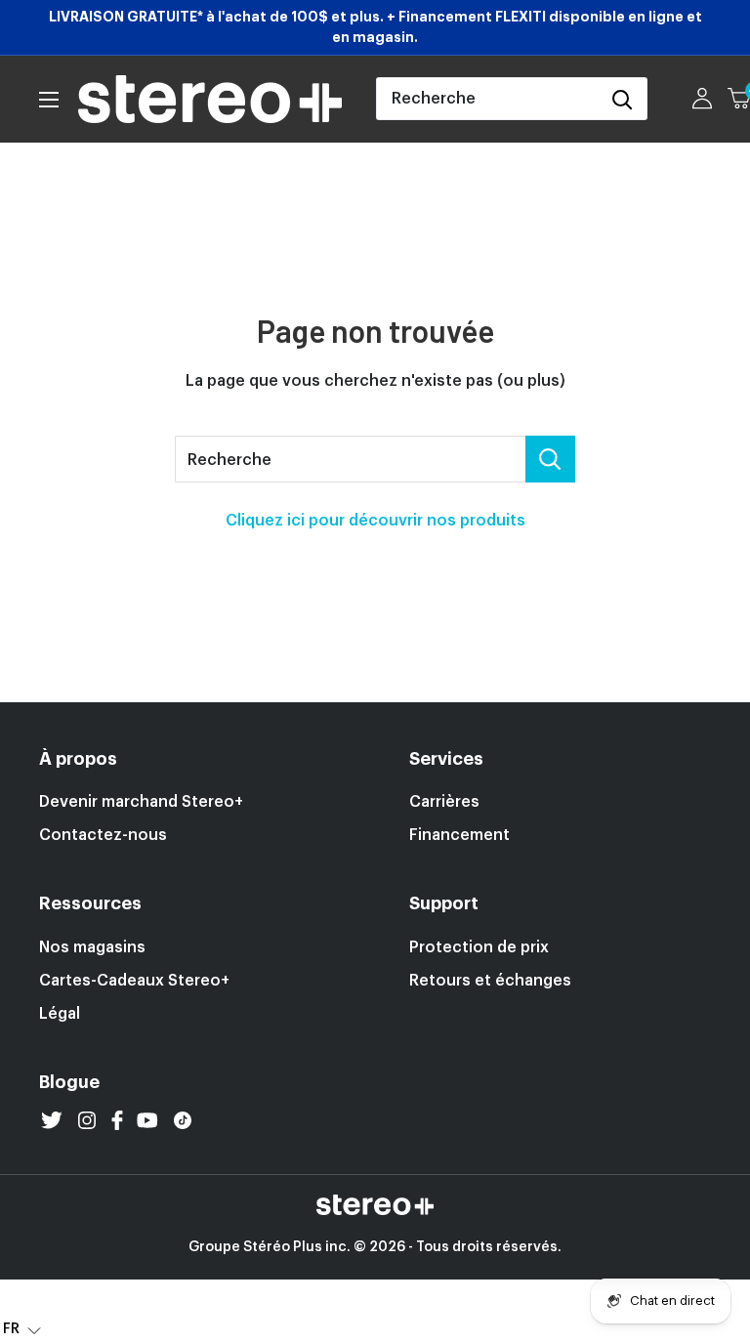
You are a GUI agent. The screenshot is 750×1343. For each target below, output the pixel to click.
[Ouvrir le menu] (49, 99)
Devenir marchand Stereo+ (141, 802)
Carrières (444, 802)
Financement (459, 835)
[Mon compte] (702, 98)
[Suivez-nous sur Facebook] (117, 1120)
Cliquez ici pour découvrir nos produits (375, 520)
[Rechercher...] (550, 459)
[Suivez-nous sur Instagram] (87, 1120)
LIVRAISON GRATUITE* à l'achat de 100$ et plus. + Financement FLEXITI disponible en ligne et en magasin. (375, 27)
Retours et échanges (490, 980)
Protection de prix (479, 947)
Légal (59, 1014)
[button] (22, 1328)
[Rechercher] (622, 98)
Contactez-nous (103, 835)
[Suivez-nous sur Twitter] (51, 1120)
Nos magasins (92, 947)
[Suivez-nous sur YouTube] (147, 1120)
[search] (487, 98)
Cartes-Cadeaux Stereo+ (134, 980)
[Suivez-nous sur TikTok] (182, 1120)
